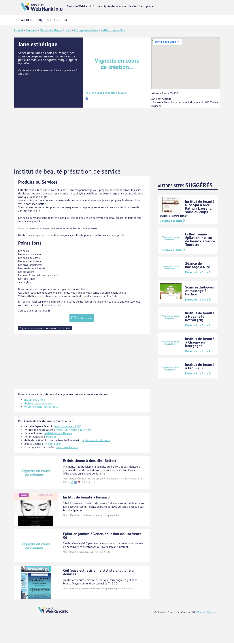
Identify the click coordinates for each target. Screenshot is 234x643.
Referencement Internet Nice (41, 406)
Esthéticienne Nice (113, 30)
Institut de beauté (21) (67, 426)
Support (53, 20)
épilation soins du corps (96, 440)
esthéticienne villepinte (58, 433)
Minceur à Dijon (52, 443)
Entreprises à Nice (86, 30)
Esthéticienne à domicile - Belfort (89, 460)
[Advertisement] (117, 138)
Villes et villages (51, 30)
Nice (68, 30)
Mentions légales (206, 612)
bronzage (51, 436)
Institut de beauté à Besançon (87, 497)
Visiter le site (85, 318)
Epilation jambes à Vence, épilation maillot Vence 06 (102, 535)
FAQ (39, 20)
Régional (31, 30)
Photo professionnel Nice (38, 403)
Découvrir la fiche (171, 220)
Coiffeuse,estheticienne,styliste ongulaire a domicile (98, 572)
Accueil (26, 20)
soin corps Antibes (67, 447)
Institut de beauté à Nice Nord (73, 430)
